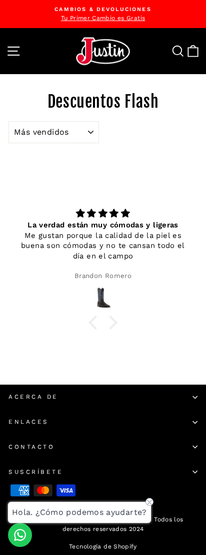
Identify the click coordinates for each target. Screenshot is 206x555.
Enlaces (28, 421)
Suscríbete (35, 471)
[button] (95, 323)
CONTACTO (31, 446)
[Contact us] (20, 535)
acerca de (33, 396)
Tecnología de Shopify (103, 546)
